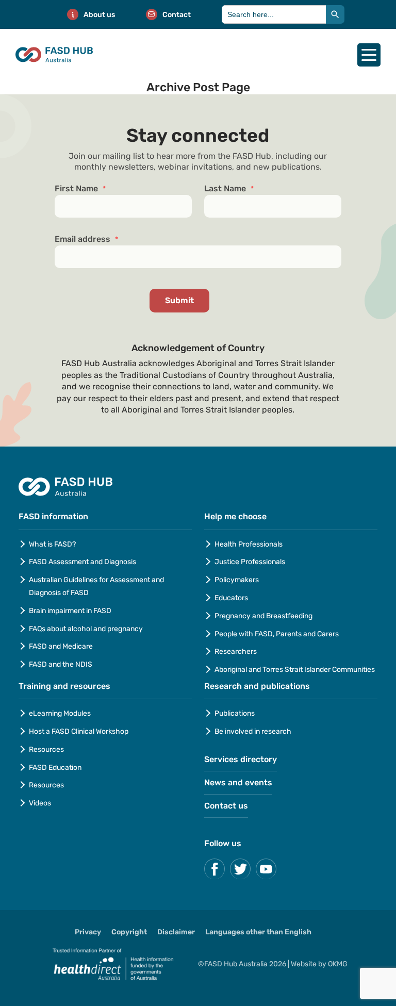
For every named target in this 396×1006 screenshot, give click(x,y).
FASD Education (55, 767)
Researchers (235, 651)
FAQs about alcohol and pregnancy (86, 628)
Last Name (229, 188)
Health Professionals (248, 544)
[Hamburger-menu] (369, 55)
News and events (238, 782)
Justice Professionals (250, 561)
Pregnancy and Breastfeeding (263, 616)
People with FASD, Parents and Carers (276, 634)
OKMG (338, 964)
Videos (40, 803)
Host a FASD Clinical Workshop (78, 731)
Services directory (240, 759)
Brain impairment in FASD (70, 610)
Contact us (226, 806)
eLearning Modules (60, 713)
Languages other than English (258, 932)
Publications (234, 713)
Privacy (88, 932)
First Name (80, 188)
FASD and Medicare (61, 646)
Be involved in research (252, 731)
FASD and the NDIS (60, 664)
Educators (231, 597)
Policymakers (236, 579)
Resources (46, 749)
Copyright (129, 932)
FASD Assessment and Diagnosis (82, 561)
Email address (86, 239)
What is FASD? (52, 544)
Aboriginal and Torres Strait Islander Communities (294, 669)
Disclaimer (176, 932)
